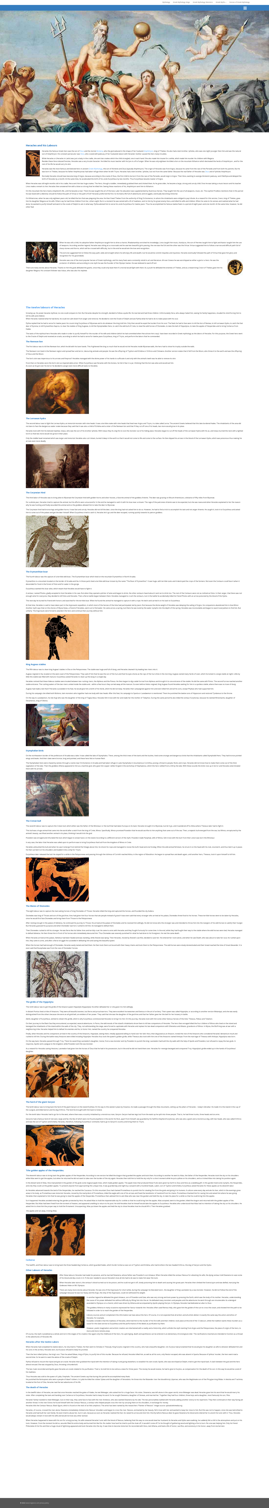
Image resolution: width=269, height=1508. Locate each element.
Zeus (82, 151)
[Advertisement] (134, 225)
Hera (82, 154)
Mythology (166, 2)
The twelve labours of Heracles (45, 307)
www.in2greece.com (32, 1503)
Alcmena (99, 151)
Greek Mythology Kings (181, 2)
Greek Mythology (95, 169)
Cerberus (30, 1260)
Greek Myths (220, 2)
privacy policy (44, 1503)
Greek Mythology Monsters (203, 2)
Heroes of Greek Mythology (239, 2)
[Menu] (245, 8)
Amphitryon (148, 151)
